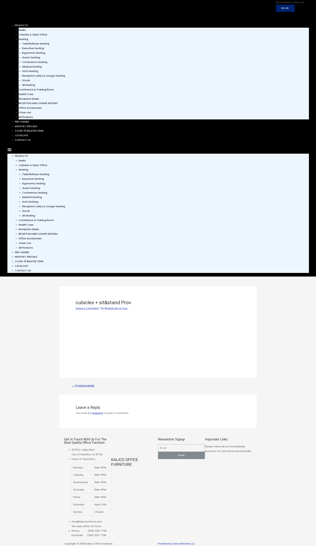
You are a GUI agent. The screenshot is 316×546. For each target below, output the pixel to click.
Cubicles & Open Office (33, 34)
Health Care (26, 94)
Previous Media (83, 386)
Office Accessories (30, 108)
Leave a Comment (87, 308)
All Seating (28, 85)
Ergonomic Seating (33, 53)
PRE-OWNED (22, 252)
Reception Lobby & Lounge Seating (43, 75)
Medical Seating (32, 66)
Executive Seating (33, 48)
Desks (22, 30)
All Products (26, 247)
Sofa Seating (30, 71)
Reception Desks (29, 98)
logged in (97, 413)
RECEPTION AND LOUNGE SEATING (38, 103)
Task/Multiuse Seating (35, 43)
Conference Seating (34, 62)
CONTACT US (23, 140)
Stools (26, 80)
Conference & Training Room (36, 89)
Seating (23, 39)
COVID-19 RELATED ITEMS (29, 130)
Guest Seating (31, 57)
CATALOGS (21, 266)
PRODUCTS (21, 25)
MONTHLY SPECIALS (26, 256)
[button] (158, 150)
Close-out (25, 112)
